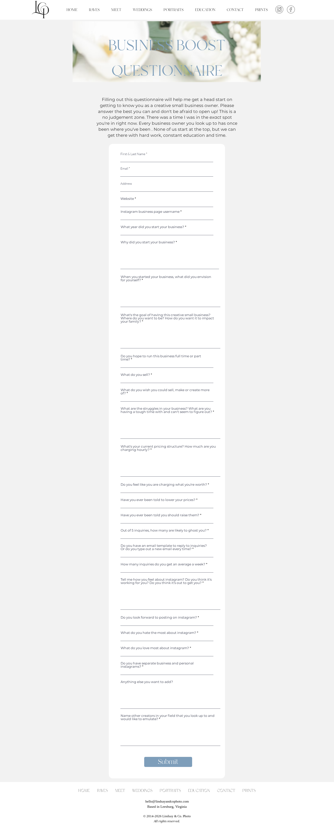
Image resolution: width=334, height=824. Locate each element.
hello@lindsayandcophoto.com (167, 801)
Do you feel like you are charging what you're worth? (164, 484)
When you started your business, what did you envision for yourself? (166, 278)
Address (126, 183)
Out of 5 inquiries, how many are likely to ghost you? (164, 530)
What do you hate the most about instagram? (158, 632)
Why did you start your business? (148, 242)
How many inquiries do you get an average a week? (163, 564)
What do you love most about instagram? (155, 648)
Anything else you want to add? (147, 682)
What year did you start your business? (152, 227)
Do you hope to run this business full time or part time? (161, 358)
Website (127, 198)
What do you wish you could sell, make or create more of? (165, 391)
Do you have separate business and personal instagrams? (157, 665)
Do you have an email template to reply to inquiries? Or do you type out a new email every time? (164, 547)
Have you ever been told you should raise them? (160, 515)
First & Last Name (132, 154)
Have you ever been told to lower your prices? (158, 500)
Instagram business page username (150, 211)
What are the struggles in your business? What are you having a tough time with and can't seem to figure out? (166, 410)
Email (124, 168)
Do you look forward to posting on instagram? (159, 617)
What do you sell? (135, 374)
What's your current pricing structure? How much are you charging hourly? (168, 448)
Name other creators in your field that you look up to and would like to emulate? (168, 717)
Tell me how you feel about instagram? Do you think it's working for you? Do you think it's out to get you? (166, 581)
